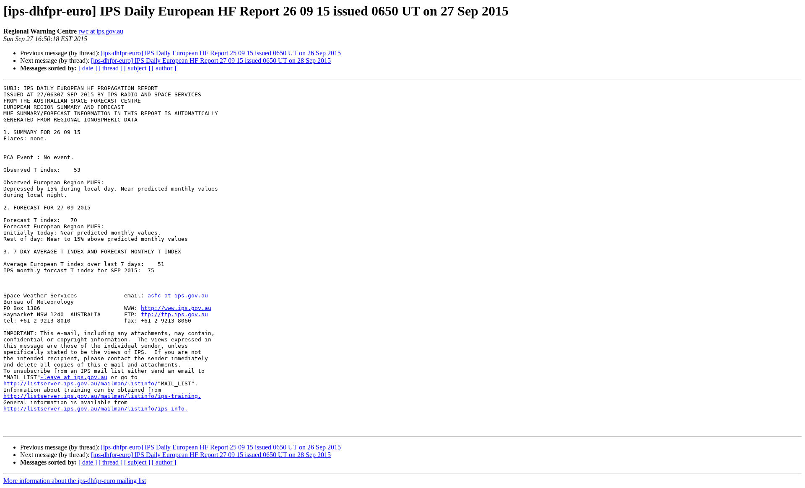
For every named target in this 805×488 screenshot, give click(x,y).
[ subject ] (137, 68)
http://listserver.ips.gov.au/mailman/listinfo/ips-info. (95, 408)
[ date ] (87, 68)
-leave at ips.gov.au (73, 377)
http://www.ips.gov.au (176, 308)
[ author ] (164, 68)
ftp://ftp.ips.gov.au (174, 314)
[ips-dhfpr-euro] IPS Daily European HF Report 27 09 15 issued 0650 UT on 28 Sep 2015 (211, 60)
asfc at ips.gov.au (178, 295)
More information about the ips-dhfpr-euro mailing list (74, 480)
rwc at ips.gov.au (100, 31)
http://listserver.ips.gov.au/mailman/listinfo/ (80, 383)
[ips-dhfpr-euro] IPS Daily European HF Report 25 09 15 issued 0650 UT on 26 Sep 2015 (221, 53)
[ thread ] (110, 68)
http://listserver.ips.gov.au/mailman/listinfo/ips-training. (102, 396)
